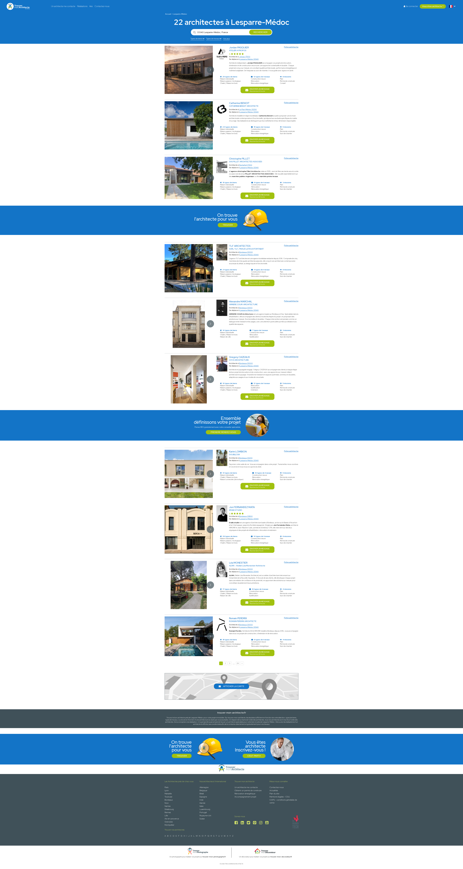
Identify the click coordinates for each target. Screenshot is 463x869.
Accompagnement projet (245, 796)
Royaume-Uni (205, 815)
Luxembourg (205, 809)
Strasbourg (169, 809)
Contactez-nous (102, 6)
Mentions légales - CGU (279, 796)
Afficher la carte (233, 686)
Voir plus (226, 39)
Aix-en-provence (172, 818)
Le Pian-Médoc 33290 (248, 109)
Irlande (202, 803)
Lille (166, 815)
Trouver (228, 225)
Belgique (203, 790)
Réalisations (82, 6)
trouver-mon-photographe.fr (214, 857)
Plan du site (274, 793)
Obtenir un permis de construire (248, 790)
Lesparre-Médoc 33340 (249, 59)
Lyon (167, 790)
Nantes (167, 806)
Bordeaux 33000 (246, 252)
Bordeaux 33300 (245, 308)
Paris (166, 787)
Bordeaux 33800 (246, 516)
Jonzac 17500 (244, 57)
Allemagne (204, 787)
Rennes (168, 812)
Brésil (202, 793)
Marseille (168, 793)
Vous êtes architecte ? (432, 6)
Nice (166, 803)
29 (238, 663)
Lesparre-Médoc (180, 14)
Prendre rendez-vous (223, 432)
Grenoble (169, 822)
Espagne (203, 796)
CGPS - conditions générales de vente (283, 801)
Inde (201, 800)
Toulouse (168, 796)
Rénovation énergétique (245, 793)
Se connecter (411, 6)
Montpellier (169, 825)
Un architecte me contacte (63, 6)
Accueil (168, 14)
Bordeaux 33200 (245, 458)
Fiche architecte (291, 47)
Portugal (203, 812)
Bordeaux (169, 800)
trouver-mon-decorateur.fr (281, 857)
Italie (201, 806)
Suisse (202, 818)
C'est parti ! (254, 755)
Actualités (273, 790)
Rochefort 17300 (245, 165)
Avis (91, 6)
